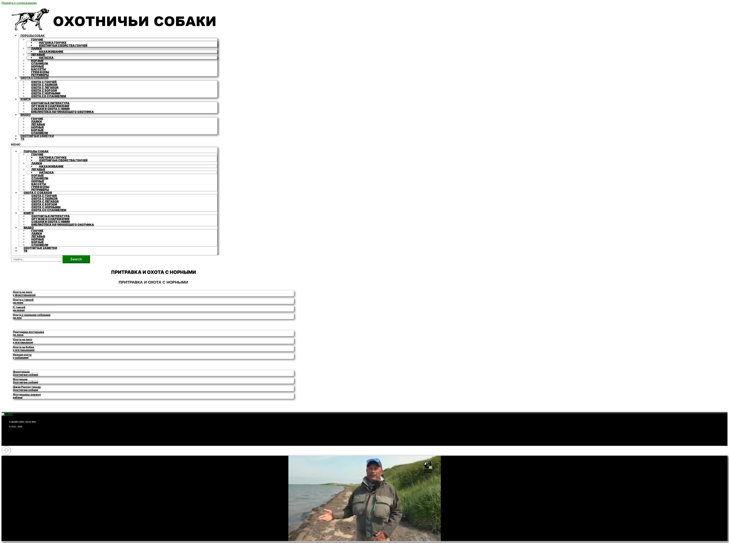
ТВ (22, 139)
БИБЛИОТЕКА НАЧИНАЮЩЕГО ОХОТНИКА (62, 111)
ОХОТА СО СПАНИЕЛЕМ (48, 96)
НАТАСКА (46, 57)
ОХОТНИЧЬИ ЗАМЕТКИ (37, 136)
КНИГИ (26, 99)
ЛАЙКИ (36, 48)
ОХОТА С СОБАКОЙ (34, 78)
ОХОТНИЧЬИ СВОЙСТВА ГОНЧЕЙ (63, 45)
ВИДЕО (26, 115)
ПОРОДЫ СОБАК (33, 35)
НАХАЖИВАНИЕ (51, 51)
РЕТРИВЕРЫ (40, 75)
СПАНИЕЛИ (39, 133)
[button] (24, 293)
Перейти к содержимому (19, 3)
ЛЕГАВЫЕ (38, 54)
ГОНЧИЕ (37, 39)
